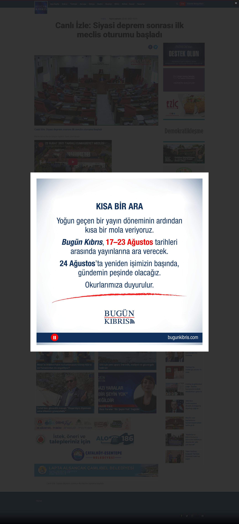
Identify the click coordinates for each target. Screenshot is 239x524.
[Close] (236, 3)
